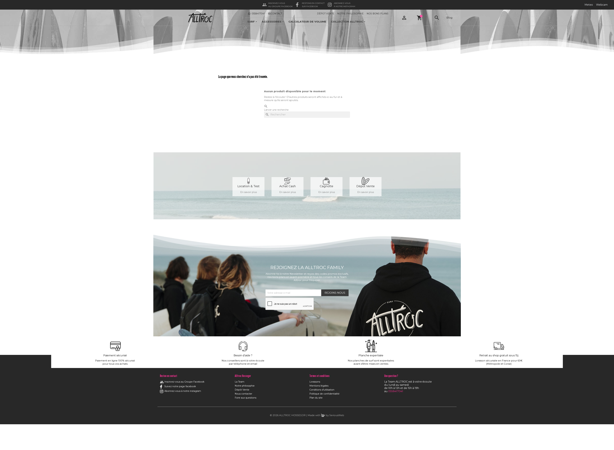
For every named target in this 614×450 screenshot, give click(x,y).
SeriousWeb (336, 415)
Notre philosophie (245, 385)
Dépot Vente (325, 13)
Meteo (589, 4)
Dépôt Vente (242, 389)
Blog (449, 17)
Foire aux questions (245, 397)
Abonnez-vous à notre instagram (182, 391)
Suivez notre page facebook (180, 386)
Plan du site (316, 397)
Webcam (602, 4)
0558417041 (258, 13)
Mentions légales (318, 385)
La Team (239, 381)
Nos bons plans (377, 13)
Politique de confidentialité (324, 393)
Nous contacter (243, 393)
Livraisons (314, 381)
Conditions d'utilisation (321, 389)
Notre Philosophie (350, 13)
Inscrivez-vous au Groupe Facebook (182, 381)
